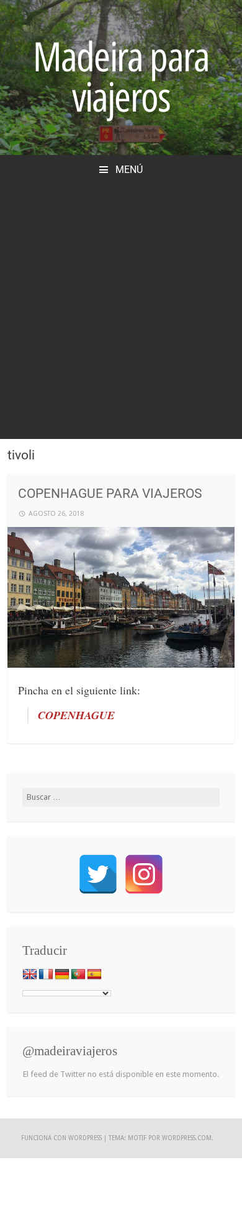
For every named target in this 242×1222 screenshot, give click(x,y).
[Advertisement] (121, 304)
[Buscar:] (121, 797)
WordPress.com (187, 1138)
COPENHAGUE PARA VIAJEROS (110, 493)
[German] (62, 974)
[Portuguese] (78, 974)
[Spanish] (94, 974)
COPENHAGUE (76, 715)
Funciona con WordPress (61, 1138)
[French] (45, 974)
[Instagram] (144, 874)
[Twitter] (98, 874)
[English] (29, 974)
